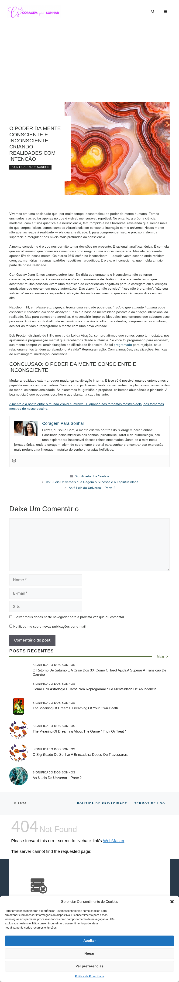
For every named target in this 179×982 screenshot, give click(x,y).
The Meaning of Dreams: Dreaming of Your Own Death (75, 708)
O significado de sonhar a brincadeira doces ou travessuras (80, 754)
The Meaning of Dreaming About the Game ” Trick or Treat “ (79, 731)
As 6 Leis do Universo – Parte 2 (92, 488)
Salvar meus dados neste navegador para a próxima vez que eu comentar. (69, 617)
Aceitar (89, 941)
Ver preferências (89, 966)
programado (123, 345)
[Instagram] (14, 460)
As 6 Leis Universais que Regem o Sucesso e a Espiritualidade (92, 482)
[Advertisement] (89, 58)
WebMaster (113, 840)
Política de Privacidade (89, 976)
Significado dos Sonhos (30, 167)
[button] (172, 901)
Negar (89, 953)
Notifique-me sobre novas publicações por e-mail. (49, 626)
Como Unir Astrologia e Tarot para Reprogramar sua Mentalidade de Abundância (94, 689)
